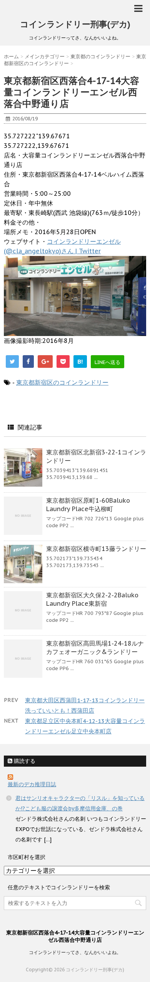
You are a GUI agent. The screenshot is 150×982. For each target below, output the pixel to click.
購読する (23, 760)
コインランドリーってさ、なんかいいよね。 (75, 952)
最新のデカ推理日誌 (32, 784)
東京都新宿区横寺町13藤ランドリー (96, 548)
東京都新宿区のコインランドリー (62, 382)
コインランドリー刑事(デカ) (75, 24)
